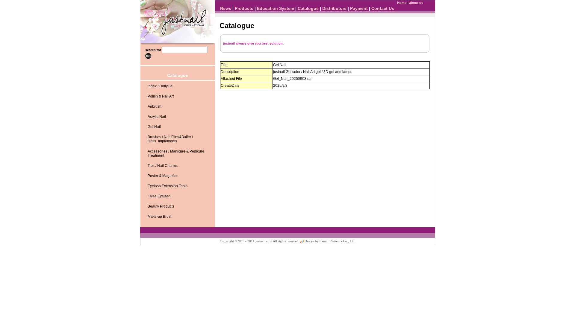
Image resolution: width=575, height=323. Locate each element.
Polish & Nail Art (161, 96)
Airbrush (154, 106)
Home (401, 2)
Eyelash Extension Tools (167, 186)
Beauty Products (161, 206)
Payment (359, 8)
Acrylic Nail (157, 117)
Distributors (334, 8)
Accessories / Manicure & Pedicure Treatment (176, 153)
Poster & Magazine (163, 176)
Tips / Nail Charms (163, 166)
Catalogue (308, 8)
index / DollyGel (160, 86)
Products (244, 8)
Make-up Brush (160, 216)
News (225, 8)
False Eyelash (159, 196)
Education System (275, 8)
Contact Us (382, 8)
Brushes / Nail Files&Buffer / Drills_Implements (170, 139)
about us (416, 2)
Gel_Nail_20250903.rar (292, 79)
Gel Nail (154, 127)
